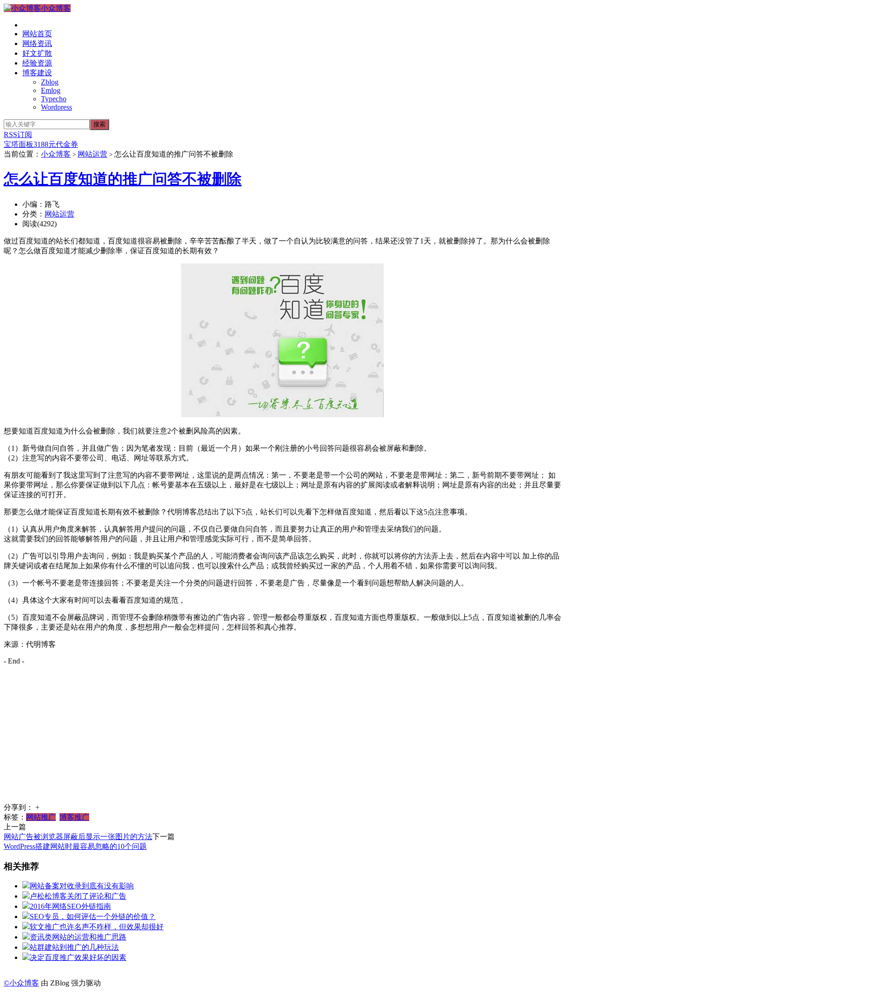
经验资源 (37, 63)
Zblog (50, 82)
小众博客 (56, 8)
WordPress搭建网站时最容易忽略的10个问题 (75, 846)
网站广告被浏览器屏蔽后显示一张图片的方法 (78, 837)
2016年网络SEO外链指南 (70, 906)
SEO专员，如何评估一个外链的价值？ (93, 916)
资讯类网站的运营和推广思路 (78, 937)
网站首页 (37, 34)
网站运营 (92, 154)
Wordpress (56, 107)
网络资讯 (37, 43)
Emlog (50, 90)
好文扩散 (37, 53)
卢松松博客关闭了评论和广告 (78, 896)
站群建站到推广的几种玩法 (74, 947)
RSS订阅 (18, 134)
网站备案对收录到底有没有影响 (82, 886)
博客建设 (37, 73)
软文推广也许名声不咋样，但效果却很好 (97, 927)
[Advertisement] (282, 738)
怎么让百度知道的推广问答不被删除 (123, 179)
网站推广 (41, 817)
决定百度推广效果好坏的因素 (78, 957)
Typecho (53, 99)
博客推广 (74, 817)
